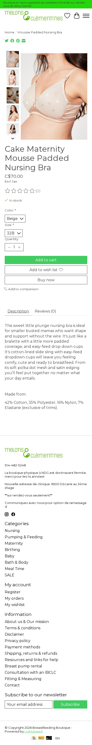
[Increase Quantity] (19, 247)
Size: (9, 225)
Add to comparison (23, 289)
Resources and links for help (31, 660)
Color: (10, 210)
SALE (9, 575)
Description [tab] (18, 311)
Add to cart (46, 260)
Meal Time (14, 569)
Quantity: (12, 239)
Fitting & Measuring (23, 679)
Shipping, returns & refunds (31, 653)
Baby (9, 556)
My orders (14, 598)
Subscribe (70, 704)
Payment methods (22, 647)
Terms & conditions (22, 628)
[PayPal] (41, 738)
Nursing (12, 530)
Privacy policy (17, 640)
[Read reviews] (20, 191)
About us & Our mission (27, 621)
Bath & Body (16, 562)
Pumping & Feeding (24, 537)
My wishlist (15, 604)
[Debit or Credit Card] (49, 738)
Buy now (46, 280)
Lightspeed (33, 731)
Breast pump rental (23, 666)
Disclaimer (14, 634)
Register (13, 592)
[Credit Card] (34, 738)
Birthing (12, 549)
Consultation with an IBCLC (30, 672)
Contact (12, 685)
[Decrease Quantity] (9, 247)
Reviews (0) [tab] (45, 311)
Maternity (14, 543)
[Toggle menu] (86, 15)
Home (9, 32)
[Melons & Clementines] (34, 15)
